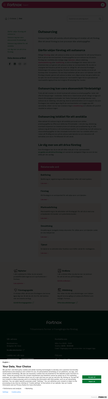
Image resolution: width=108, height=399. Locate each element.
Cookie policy (16, 392)
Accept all (91, 377)
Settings (5, 392)
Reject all (92, 381)
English (5, 362)
